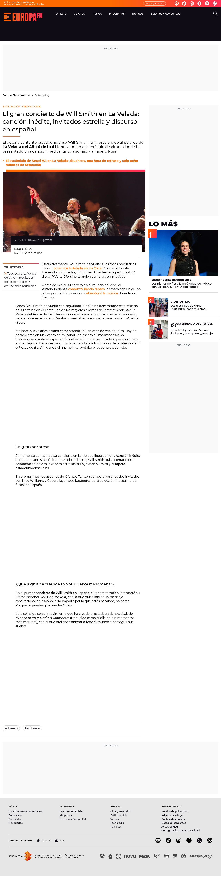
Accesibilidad (169, 826)
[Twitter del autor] (30, 249)
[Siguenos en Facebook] (199, 3)
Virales (114, 819)
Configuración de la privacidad (180, 830)
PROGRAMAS (117, 13)
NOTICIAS (137, 13)
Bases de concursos (173, 822)
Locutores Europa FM (73, 819)
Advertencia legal (172, 815)
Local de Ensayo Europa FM (25, 811)
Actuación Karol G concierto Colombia (24, 4)
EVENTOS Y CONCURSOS (165, 13)
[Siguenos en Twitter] (207, 3)
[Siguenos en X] (199, 842)
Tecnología (117, 822)
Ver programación (154, 3)
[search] (215, 14)
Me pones (66, 815)
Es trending (42, 95)
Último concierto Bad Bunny (19, 2)
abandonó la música (102, 293)
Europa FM (10, 95)
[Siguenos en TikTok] (168, 842)
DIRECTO (61, 13)
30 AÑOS (79, 13)
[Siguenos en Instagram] (192, 3)
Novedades (16, 822)
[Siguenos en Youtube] (177, 3)
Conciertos (15, 819)
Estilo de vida (118, 815)
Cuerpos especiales (72, 811)
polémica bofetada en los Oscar (78, 268)
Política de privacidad (174, 811)
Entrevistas (15, 815)
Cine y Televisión (120, 811)
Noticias (25, 95)
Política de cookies (173, 819)
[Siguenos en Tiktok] (184, 3)
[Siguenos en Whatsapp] (215, 3)
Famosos (116, 826)
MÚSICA (97, 13)
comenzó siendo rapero (86, 289)
